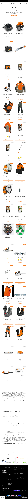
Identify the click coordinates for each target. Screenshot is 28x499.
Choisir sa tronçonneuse (22, 478)
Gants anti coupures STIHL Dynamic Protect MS (7, 176)
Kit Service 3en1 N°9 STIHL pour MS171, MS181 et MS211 (8, 155)
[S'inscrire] (12, 490)
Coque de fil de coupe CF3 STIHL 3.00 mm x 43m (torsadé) (8, 237)
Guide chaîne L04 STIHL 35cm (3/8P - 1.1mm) (8, 359)
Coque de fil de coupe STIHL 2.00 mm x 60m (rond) (20, 237)
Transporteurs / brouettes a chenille (16, 473)
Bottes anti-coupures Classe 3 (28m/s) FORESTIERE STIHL (20, 339)
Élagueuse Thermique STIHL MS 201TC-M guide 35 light (20, 278)
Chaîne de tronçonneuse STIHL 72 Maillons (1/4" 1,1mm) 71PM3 (20, 299)
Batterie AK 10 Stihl (7, 54)
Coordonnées (14, 497)
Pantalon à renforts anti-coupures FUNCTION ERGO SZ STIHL (20, 115)
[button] (1, 3)
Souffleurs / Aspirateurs (9, 470)
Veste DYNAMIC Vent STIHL (7, 134)
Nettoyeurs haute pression (10, 481)
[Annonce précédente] (1, 1)
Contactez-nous (14, 15)
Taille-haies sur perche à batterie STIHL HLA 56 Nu (20, 155)
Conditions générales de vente (9, 497)
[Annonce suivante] (26, 1)
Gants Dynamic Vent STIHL (7, 114)
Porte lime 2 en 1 (20, 54)
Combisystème (9, 479)
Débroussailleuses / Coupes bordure (10, 472)
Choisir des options (20, 99)
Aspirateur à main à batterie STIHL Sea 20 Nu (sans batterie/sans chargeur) (8, 94)
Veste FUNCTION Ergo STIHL (20, 94)
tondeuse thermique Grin (14, 454)
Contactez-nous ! (22, 468)
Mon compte (21, 473)
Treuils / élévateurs (16, 475)
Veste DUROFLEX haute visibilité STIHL (8, 298)
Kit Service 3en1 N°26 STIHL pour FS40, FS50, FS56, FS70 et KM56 (20, 135)
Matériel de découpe (16, 478)
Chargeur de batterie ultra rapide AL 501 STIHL (20, 359)
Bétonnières (15, 469)
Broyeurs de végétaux (10, 477)
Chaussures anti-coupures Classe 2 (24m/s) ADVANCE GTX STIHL (20, 319)
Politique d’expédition (18, 497)
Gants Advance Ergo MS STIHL (8, 196)
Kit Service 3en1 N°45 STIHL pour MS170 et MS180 (20, 74)
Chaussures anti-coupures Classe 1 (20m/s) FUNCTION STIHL (7, 319)
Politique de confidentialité (15, 496)
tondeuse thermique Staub (22, 454)
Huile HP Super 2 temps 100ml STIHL (20, 196)
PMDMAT (6, 496)
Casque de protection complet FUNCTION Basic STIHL (20, 33)
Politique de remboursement (21, 496)
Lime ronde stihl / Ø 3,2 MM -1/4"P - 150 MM (8, 278)
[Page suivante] (19, 388)
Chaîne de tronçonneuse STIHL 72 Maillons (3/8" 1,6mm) (20, 257)
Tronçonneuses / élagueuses (10, 484)
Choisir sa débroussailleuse (22, 482)
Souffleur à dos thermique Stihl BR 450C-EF (8, 379)
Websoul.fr (11, 496)
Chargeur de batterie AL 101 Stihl (8, 33)
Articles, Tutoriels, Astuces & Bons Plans (22, 475)
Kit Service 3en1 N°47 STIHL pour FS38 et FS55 (20, 217)
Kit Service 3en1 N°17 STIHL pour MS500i (8, 216)
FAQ (20, 471)
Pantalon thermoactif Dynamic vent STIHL (7, 339)
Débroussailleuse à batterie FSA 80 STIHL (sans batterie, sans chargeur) (20, 379)
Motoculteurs (9, 474)
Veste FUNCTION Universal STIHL (20, 175)
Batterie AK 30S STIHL (8, 74)
